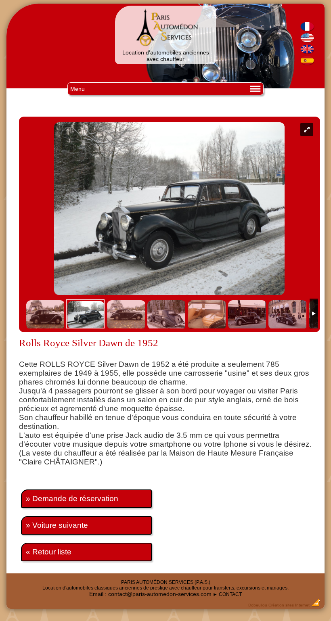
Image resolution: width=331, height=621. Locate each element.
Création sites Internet (289, 605)
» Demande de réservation (72, 498)
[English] (307, 40)
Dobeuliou (257, 605)
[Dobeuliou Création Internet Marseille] (316, 605)
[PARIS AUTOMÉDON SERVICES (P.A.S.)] (165, 46)
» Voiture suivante (57, 525)
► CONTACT (227, 594)
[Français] (307, 29)
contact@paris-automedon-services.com (160, 594)
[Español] (307, 63)
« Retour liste (48, 552)
